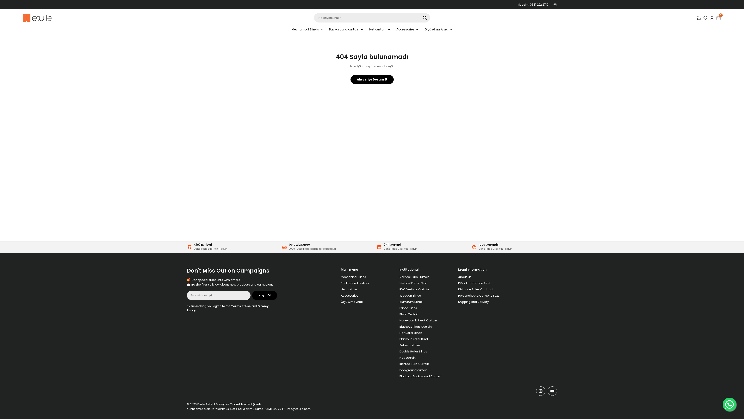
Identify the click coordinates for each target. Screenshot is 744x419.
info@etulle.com (299, 409)
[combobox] (372, 18)
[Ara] (424, 18)
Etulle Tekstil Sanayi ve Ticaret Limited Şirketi (229, 404)
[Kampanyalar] (699, 18)
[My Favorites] (705, 18)
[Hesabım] (712, 18)
